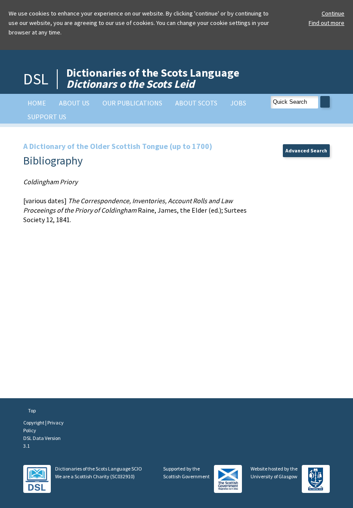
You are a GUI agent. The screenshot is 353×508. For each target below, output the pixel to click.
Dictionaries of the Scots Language (152, 78)
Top (31, 410)
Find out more (326, 23)
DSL (35, 79)
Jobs (238, 103)
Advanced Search (306, 150)
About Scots (196, 103)
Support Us (47, 116)
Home (37, 103)
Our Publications (132, 103)
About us (74, 103)
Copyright (34, 422)
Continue (333, 13)
